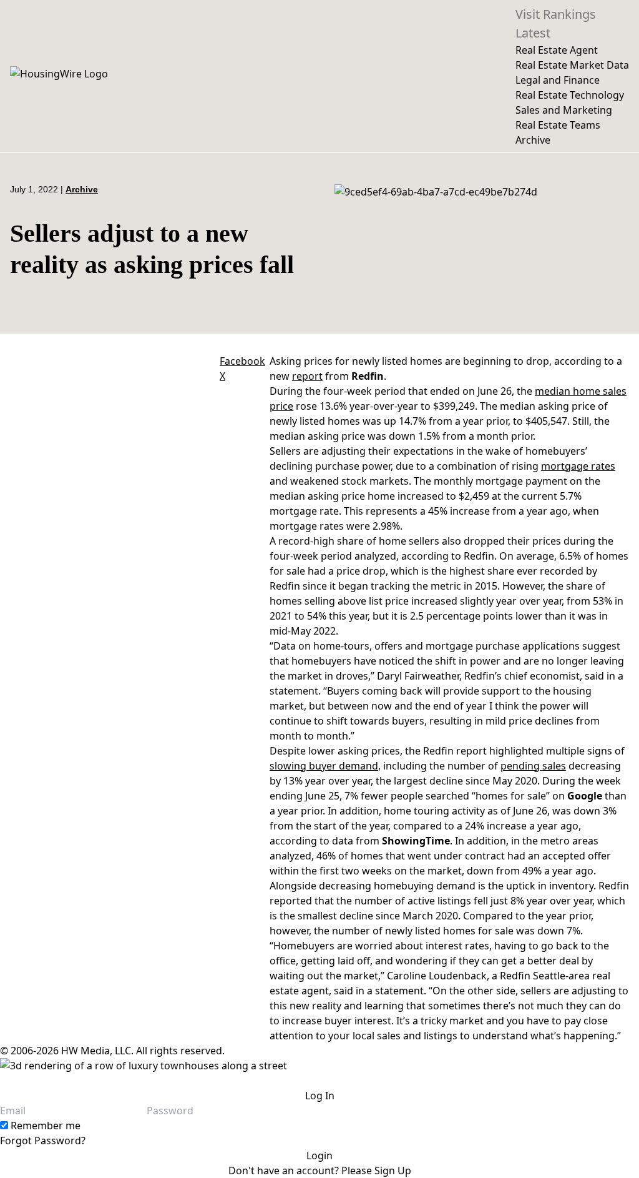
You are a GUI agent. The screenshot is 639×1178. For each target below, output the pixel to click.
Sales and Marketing (563, 110)
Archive (532, 140)
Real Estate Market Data (572, 65)
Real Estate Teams (557, 125)
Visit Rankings (555, 14)
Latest (532, 32)
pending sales (533, 766)
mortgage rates (578, 466)
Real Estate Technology (569, 95)
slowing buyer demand (324, 766)
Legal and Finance (557, 80)
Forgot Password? (42, 1140)
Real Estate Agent (556, 50)
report (307, 376)
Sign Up (392, 1170)
